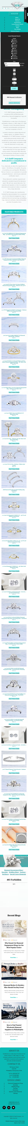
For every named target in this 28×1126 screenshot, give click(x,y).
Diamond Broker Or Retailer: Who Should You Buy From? (14, 986)
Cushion (14, 53)
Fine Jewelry (17, 29)
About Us (17, 19)
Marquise (14, 42)
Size (14, 61)
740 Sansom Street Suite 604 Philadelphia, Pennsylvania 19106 (14, 1068)
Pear (14, 43)
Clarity (14, 77)
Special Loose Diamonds (18, 874)
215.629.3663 (15, 1075)
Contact (17, 25)
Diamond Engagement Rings (13, 870)
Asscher (15, 47)
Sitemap (15, 1093)
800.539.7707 (16, 1073)
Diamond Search (15, 31)
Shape (14, 38)
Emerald (14, 45)
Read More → (14, 957)
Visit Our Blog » (21, 858)
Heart (14, 55)
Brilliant (15, 40)
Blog (17, 27)
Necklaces (5, 874)
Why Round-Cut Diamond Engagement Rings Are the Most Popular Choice (14, 945)
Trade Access (17, 22)
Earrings (22, 872)
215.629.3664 (15, 1077)
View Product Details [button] (14, 238)
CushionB (14, 58)
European (14, 57)
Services (17, 20)
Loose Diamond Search (17, 24)
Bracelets (5, 872)
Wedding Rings (14, 872)
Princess (14, 52)
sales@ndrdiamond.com (14, 1104)
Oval (14, 48)
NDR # (9, 100)
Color (14, 68)
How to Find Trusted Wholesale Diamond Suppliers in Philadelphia (14, 1027)
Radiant (15, 50)
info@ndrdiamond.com (14, 1102)
